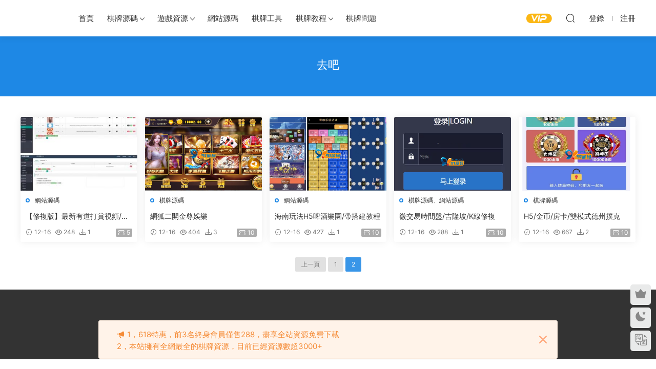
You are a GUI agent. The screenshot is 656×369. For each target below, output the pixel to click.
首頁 (86, 18)
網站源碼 (223, 18)
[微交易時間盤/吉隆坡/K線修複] (452, 154)
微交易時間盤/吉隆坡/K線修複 (447, 216)
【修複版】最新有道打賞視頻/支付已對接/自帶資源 (77, 216)
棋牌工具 (267, 18)
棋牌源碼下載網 (38, 18)
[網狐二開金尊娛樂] (203, 154)
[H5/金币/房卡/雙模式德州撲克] (577, 154)
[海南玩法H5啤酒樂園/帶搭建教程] (328, 154)
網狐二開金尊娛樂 (179, 216)
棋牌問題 (361, 18)
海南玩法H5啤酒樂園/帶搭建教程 (327, 216)
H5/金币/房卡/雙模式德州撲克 (572, 216)
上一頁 (310, 264)
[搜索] (570, 18)
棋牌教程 (311, 18)
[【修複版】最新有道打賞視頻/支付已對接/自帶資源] (78, 154)
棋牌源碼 (122, 18)
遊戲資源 (172, 18)
